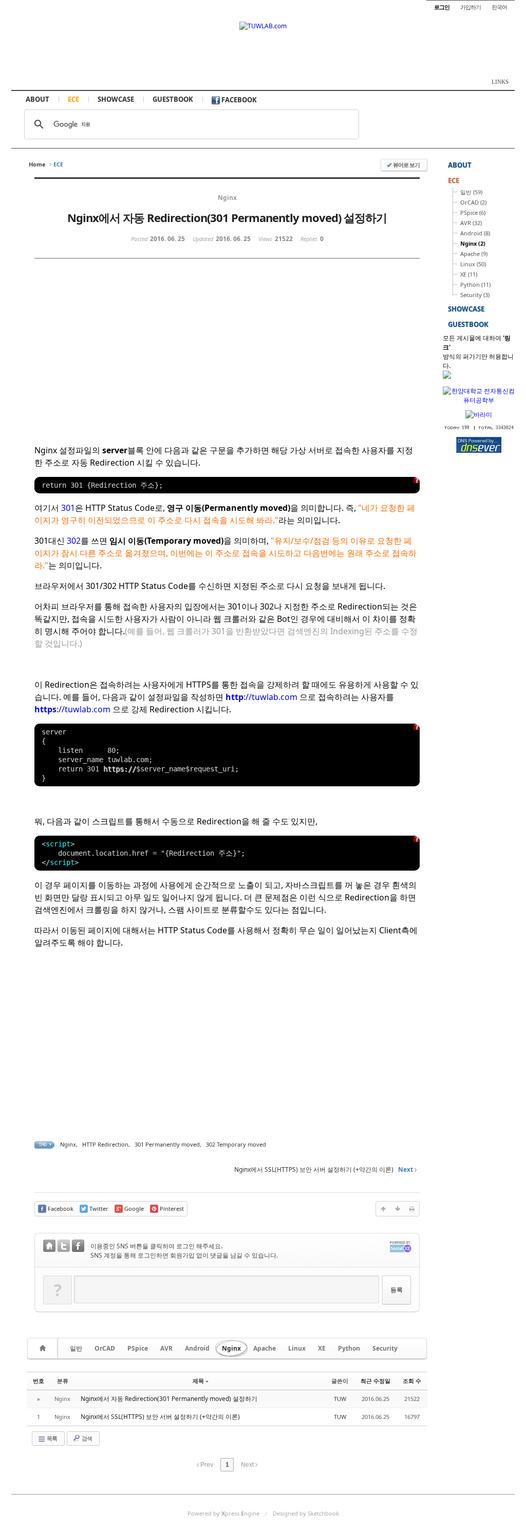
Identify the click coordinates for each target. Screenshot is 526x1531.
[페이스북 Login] (78, 1247)
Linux (297, 1348)
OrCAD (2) (473, 202)
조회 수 (412, 1381)
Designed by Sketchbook (306, 1513)
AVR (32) (471, 223)
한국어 (499, 7)
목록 (51, 1438)
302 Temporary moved (236, 1144)
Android (197, 1348)
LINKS (500, 82)
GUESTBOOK (173, 99)
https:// (119, 769)
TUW (340, 1399)
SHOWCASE (116, 99)
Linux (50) (473, 264)
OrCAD (105, 1348)
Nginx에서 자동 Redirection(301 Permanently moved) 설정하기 (169, 1398)
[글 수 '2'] (44, 1348)
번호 (38, 1381)
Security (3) (475, 295)
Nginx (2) (472, 243)
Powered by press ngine (223, 1513)
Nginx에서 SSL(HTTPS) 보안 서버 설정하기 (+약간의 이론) (160, 1416)
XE (322, 1348)
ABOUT (37, 99)
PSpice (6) (472, 212)
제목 (198, 1381)
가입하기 (470, 7)
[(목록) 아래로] (397, 1209)
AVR (166, 1348)
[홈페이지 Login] (49, 1247)
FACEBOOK (238, 99)
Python (349, 1348)
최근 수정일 (375, 1381)
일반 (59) (471, 192)
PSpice (137, 1348)
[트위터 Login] (64, 1247)
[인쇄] (412, 1209)
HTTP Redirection (105, 1144)
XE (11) (468, 274)
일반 (76, 1348)
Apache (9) (473, 253)
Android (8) (475, 233)
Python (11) (475, 284)
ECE (73, 99)
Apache (264, 1348)
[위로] (383, 1209)
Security (385, 1348)
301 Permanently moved (167, 1144)
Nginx (68, 1144)
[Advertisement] (137, 361)
